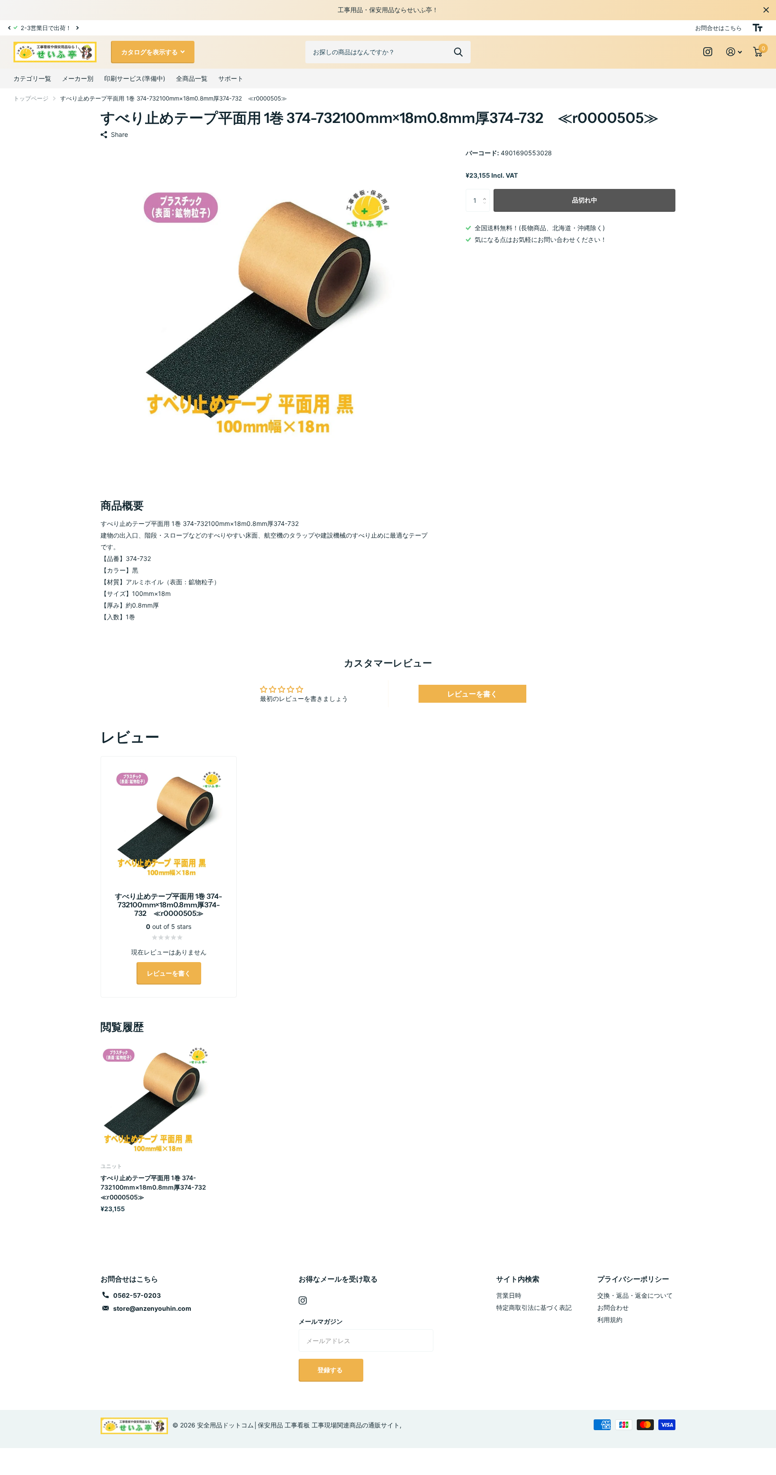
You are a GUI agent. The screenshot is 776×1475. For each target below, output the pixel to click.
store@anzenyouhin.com (152, 1308)
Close (766, 10)
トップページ (30, 98)
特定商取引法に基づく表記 (534, 1307)
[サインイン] (734, 52)
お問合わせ (613, 1307)
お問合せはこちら (718, 27)
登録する (330, 1370)
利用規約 (609, 1319)
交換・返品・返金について (635, 1295)
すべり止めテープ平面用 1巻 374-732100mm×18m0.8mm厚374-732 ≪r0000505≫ (155, 1187)
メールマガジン (321, 1321)
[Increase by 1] (486, 192)
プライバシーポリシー (633, 1278)
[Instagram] (303, 1300)
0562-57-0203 (137, 1295)
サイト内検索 (517, 1278)
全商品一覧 (191, 78)
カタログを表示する (150, 52)
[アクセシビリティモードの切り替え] (758, 28)
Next (77, 27)
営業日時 (508, 1295)
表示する (458, 52)
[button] (8, 27)
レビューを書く (472, 693)
